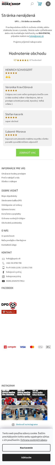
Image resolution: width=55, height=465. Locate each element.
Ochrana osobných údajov (33, 440)
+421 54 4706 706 (13, 263)
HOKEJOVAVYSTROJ (15, 281)
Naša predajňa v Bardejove (14, 240)
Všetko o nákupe (9, 181)
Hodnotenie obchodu (27, 53)
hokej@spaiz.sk (36, 36)
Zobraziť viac (27, 152)
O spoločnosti (8, 236)
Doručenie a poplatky (11, 214)
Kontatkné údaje (9, 245)
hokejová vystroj (13, 272)
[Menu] (48, 4)
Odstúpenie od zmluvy (12, 205)
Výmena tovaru (8, 209)
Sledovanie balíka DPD (12, 200)
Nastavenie (26, 447)
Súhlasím (26, 457)
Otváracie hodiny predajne (14, 173)
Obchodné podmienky (12, 223)
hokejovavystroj (13, 276)
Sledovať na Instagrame (27, 424)
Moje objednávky (9, 196)
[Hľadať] (32, 4)
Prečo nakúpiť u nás (11, 177)
